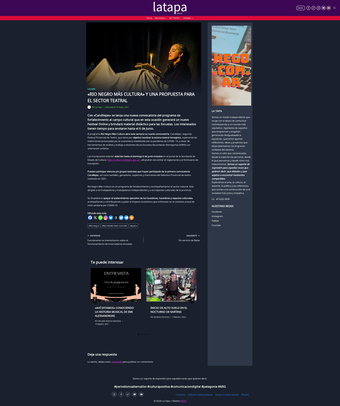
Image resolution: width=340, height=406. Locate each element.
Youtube (216, 225)
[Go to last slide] (95, 300)
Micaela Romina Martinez (109, 321)
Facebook (217, 211)
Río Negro (94, 226)
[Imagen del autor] (89, 107)
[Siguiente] (192, 300)
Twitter (215, 220)
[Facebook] (308, 8)
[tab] (138, 334)
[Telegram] (126, 217)
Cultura (91, 89)
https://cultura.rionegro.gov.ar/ (123, 159)
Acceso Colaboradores (227, 394)
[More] (131, 217)
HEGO (183, 400)
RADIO (300, 8)
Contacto (180, 394)
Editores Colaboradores (200, 394)
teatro (133, 226)
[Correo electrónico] (329, 8)
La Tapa (98, 107)
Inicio (149, 18)
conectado (116, 361)
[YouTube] (324, 8)
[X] (95, 217)
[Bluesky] (111, 217)
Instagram (217, 216)
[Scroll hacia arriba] (6, 402)
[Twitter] (313, 8)
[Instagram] (318, 8)
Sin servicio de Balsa (189, 238)
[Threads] (116, 217)
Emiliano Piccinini (162, 317)
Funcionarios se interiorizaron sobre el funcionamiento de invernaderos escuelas (110, 239)
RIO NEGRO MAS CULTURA (114, 226)
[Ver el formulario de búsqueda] (334, 8)
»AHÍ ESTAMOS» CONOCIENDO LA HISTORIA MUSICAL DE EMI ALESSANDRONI (114, 312)
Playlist (245, 394)
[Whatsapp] (100, 217)
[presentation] (116, 285)
